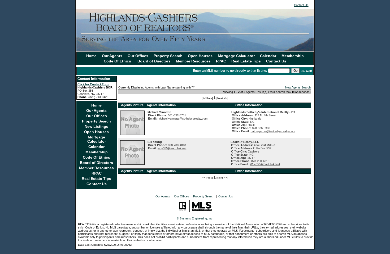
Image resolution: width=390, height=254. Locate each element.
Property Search (168, 56)
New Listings (96, 126)
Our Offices (138, 56)
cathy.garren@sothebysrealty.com (273, 131)
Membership (292, 56)
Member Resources (193, 61)
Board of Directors (154, 61)
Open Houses (200, 56)
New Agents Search (298, 87)
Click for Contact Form (93, 84)
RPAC (221, 61)
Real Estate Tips (246, 61)
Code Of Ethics (118, 61)
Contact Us (301, 5)
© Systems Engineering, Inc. (195, 218)
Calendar (268, 56)
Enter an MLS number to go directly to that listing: (230, 71)
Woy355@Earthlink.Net (265, 164)
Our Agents (112, 56)
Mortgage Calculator (236, 56)
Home (91, 56)
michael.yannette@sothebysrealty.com (182, 118)
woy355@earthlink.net (172, 148)
